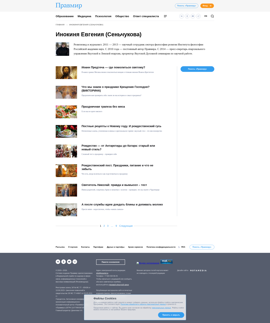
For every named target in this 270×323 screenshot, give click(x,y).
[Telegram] (198, 16)
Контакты (85, 247)
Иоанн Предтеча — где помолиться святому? (113, 67)
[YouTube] (193, 16)
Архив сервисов (135, 247)
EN (205, 16)
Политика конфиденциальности (161, 247)
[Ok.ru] (187, 16)
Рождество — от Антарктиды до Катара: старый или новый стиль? (118, 147)
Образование (65, 16)
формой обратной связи (119, 285)
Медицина (84, 16)
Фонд (205, 6)
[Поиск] (212, 16)
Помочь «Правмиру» (186, 6)
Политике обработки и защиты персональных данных (143, 304)
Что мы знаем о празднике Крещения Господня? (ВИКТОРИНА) (115, 88)
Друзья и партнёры (115, 247)
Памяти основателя (111, 262)
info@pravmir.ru (102, 273)
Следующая (126, 226)
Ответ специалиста (146, 16)
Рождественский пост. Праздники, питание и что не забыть (117, 167)
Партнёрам (98, 247)
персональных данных (161, 308)
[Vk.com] (181, 16)
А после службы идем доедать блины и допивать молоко (122, 204)
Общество (122, 16)
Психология (103, 16)
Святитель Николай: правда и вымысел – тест (114, 184)
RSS (183, 247)
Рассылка (60, 247)
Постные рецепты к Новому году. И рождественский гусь (121, 126)
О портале (72, 247)
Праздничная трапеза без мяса (103, 106)
